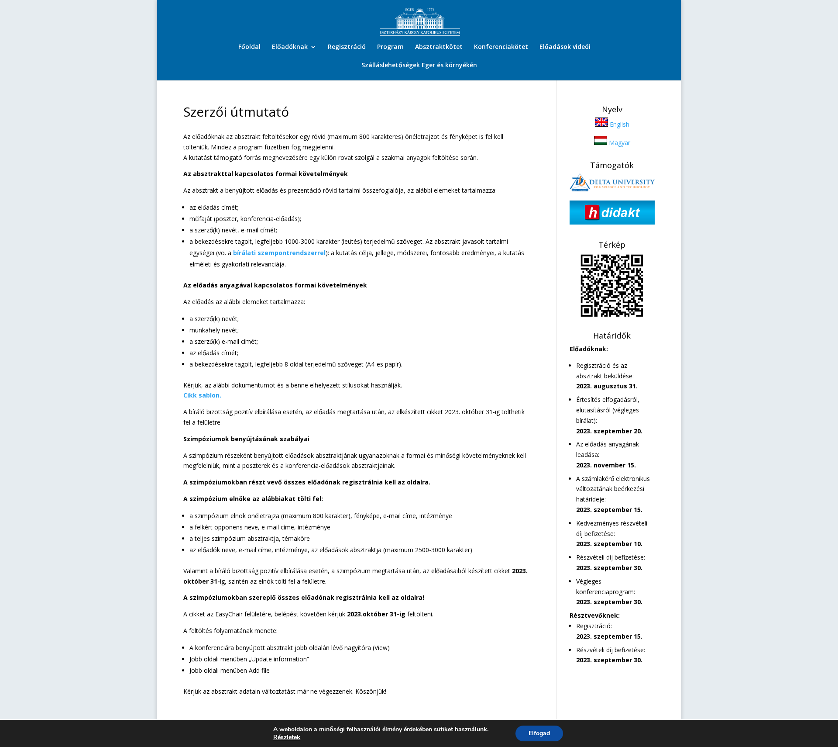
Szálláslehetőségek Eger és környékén (419, 65)
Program (390, 47)
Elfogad (539, 733)
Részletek (286, 737)
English (618, 124)
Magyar (618, 142)
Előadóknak (290, 47)
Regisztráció (347, 47)
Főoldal (249, 47)
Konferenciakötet (501, 47)
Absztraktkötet (439, 47)
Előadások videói (565, 47)
